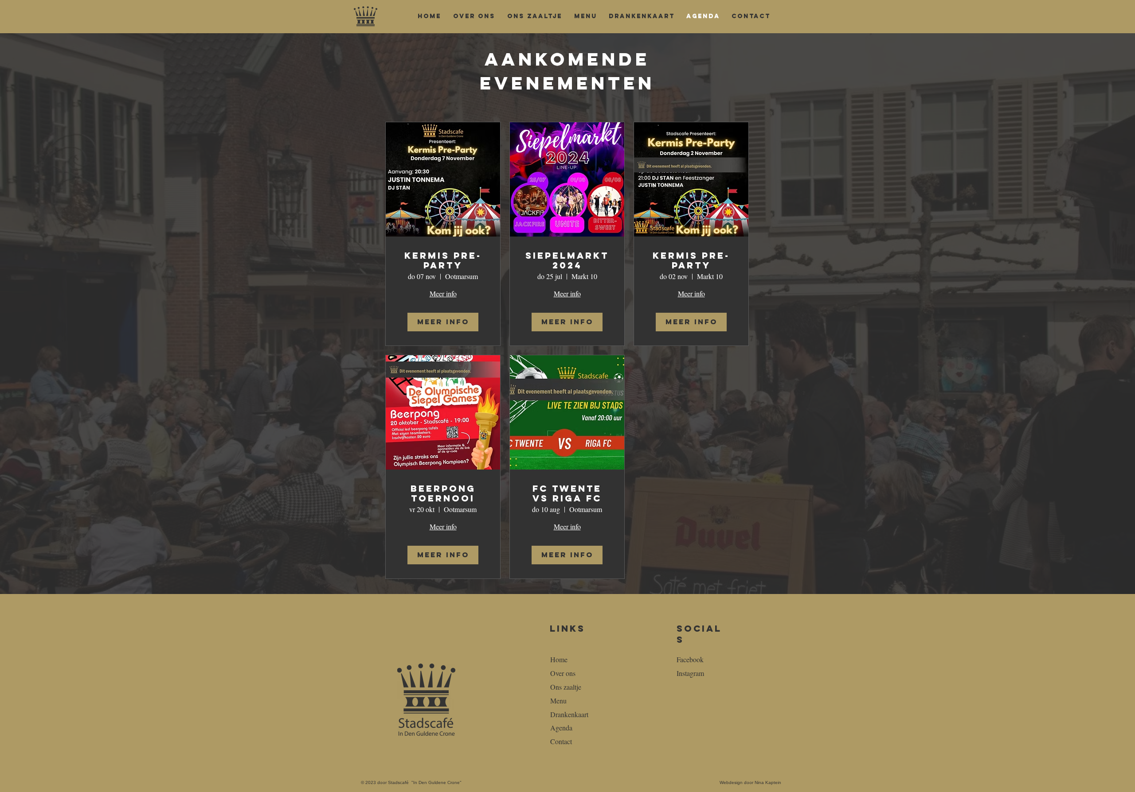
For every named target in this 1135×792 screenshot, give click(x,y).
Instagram (690, 673)
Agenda (561, 727)
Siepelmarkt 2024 (567, 260)
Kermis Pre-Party (442, 260)
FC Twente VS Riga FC (567, 493)
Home (559, 659)
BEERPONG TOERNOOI (443, 493)
